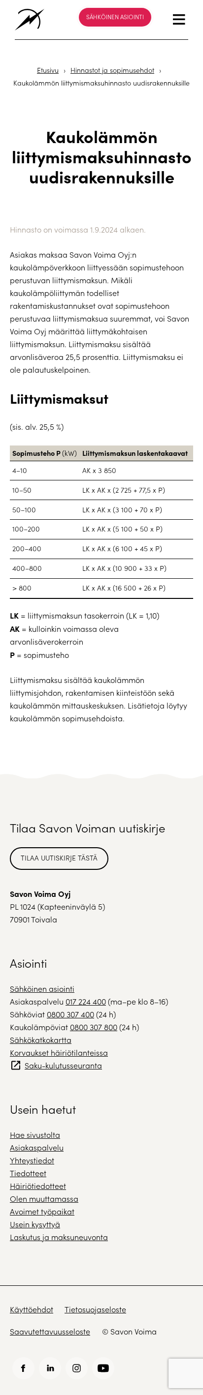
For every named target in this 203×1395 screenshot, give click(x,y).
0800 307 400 (70, 1014)
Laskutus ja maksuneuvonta (59, 1237)
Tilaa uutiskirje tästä (59, 857)
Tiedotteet (28, 1173)
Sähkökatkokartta (40, 1040)
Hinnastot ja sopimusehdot (112, 70)
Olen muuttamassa (44, 1198)
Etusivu (48, 70)
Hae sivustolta (35, 1134)
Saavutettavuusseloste (50, 1331)
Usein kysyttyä (35, 1224)
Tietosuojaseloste (95, 1309)
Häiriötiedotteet (38, 1186)
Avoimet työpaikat (42, 1211)
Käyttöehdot (31, 1309)
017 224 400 (86, 1001)
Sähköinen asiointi (115, 17)
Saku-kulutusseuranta (63, 1065)
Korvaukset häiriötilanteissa (59, 1052)
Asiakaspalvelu (37, 1147)
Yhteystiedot (32, 1160)
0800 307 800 (93, 1027)
